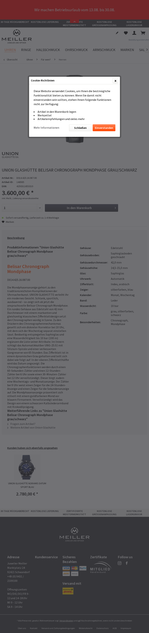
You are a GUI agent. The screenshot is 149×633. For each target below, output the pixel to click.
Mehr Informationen (46, 127)
